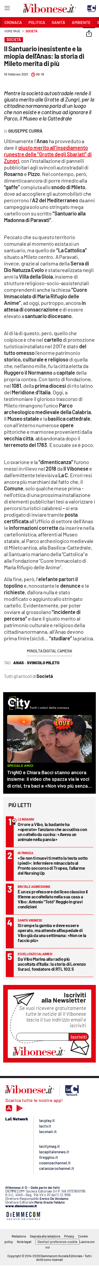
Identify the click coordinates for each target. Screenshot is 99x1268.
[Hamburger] (7, 9)
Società (31, 31)
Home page (12, 31)
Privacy (69, 1236)
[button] (89, 34)
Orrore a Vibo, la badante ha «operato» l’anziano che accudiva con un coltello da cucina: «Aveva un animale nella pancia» (52, 832)
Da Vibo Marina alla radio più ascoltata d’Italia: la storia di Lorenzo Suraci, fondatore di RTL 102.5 (52, 964)
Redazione (19, 1236)
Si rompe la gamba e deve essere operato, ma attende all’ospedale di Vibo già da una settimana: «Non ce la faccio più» (52, 933)
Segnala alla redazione (45, 1236)
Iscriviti (79, 1037)
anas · (19, 662)
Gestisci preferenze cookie (57, 1242)
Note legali (24, 1242)
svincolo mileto (43, 662)
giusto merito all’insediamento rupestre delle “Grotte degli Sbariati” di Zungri (48, 154)
